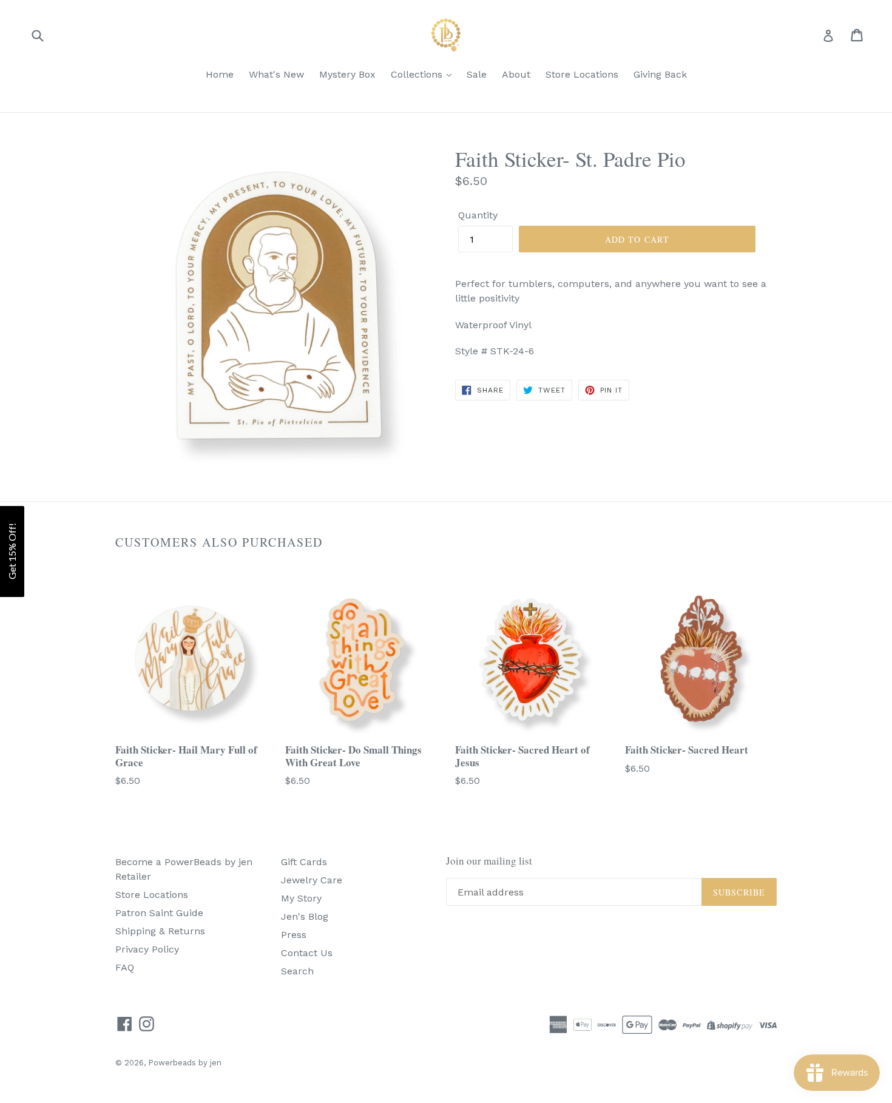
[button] (12, 551)
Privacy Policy (147, 949)
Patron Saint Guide (159, 913)
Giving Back (660, 74)
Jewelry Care (311, 880)
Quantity (478, 215)
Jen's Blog (304, 916)
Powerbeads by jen (184, 1062)
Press (293, 934)
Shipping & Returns (160, 931)
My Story (301, 898)
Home (220, 74)
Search (297, 971)
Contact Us (307, 953)
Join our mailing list (489, 861)
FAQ (124, 967)
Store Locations (582, 74)
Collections (418, 74)
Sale (477, 74)
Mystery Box (347, 74)
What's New (276, 74)
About (516, 74)
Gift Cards (304, 862)
